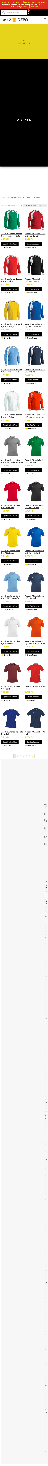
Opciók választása (10, 244)
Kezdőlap (5, 197)
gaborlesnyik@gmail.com (29, 6)
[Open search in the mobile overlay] (14, 12)
